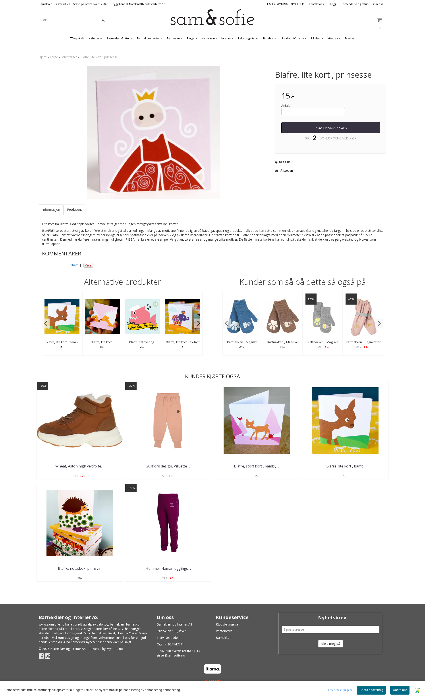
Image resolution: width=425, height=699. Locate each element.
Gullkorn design (63, 637)
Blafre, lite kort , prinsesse (99, 57)
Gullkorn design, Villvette (168, 466)
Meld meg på (330, 643)
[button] (46, 323)
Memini (144, 633)
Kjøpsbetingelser (228, 624)
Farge (54, 57)
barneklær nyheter (84, 642)
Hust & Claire (127, 633)
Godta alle (400, 690)
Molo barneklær (95, 633)
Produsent (74, 209)
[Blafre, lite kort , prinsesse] (153, 132)
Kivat (111, 633)
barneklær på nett (106, 629)
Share (74, 265)
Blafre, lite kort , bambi (62, 342)
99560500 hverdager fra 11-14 (178, 651)
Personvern (224, 631)
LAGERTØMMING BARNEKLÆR (285, 4)
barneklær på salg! (118, 642)
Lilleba (45, 637)
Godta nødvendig (371, 690)
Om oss (378, 4)
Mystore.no (114, 649)
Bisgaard (75, 633)
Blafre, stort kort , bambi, (257, 466)
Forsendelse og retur (355, 4)
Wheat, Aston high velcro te (79, 466)
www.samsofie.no (51, 624)
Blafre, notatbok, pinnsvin (79, 568)
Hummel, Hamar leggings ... (168, 568)
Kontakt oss (316, 4)
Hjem (42, 57)
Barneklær (223, 637)
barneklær (117, 624)
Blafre (284, 162)
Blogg (332, 4)
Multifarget (69, 57)
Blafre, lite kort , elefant (183, 342)
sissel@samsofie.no (171, 655)
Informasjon (51, 209)
